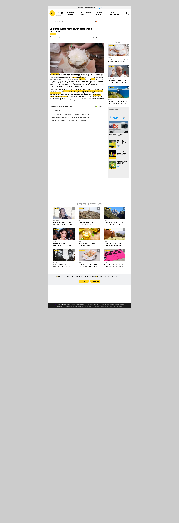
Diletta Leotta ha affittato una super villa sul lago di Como (62, 224)
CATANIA (112, 277)
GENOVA (99, 277)
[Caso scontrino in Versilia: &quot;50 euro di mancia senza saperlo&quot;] (89, 255)
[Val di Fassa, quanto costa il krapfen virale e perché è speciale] (118, 50)
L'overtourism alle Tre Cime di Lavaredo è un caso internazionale (113, 224)
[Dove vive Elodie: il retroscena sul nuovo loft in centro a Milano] (64, 234)
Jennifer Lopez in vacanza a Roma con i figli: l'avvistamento (69, 120)
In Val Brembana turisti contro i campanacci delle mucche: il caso (113, 245)
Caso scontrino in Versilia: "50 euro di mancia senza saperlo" (88, 266)
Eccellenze (70, 12)
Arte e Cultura (86, 12)
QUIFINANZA (111, 304)
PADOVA (123, 277)
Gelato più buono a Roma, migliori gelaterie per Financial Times (71, 114)
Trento (109, 57)
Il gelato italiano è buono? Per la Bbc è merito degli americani (70, 117)
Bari (80, 241)
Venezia (55, 262)
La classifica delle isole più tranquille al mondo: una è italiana (117, 103)
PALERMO (79, 277)
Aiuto (84, 306)
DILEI (103, 304)
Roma (59, 33)
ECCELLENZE (56, 26)
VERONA (106, 277)
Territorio (113, 12)
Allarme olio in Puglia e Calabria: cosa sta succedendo (87, 245)
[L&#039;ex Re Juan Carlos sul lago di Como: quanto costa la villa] (118, 71)
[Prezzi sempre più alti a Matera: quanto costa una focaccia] (89, 213)
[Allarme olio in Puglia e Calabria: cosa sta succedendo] (89, 234)
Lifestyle (70, 15)
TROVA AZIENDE (84, 281)
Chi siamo (59, 306)
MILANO (60, 277)
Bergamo (106, 241)
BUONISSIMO (117, 304)
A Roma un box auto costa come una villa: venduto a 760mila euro (113, 266)
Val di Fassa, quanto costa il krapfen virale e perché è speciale (118, 61)
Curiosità (99, 12)
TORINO (66, 277)
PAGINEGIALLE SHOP (81, 304)
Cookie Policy (71, 306)
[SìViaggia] (99, 8)
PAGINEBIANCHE (93, 304)
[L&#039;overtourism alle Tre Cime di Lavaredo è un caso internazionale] (114, 213)
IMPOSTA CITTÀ (95, 281)
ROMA (55, 277)
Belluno (106, 220)
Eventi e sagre (114, 15)
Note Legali (63, 306)
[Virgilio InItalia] (57, 13)
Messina (110, 99)
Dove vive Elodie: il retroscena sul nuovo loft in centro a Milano (63, 245)
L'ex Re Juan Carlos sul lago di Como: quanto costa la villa (117, 82)
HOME (51, 26)
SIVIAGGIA (107, 304)
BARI (117, 277)
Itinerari (98, 15)
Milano (55, 241)
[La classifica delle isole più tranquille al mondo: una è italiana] (118, 92)
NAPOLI (73, 277)
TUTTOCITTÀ (99, 304)
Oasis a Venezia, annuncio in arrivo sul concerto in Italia (62, 266)
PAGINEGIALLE (74, 304)
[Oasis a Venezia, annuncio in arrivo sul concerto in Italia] (64, 255)
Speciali (83, 15)
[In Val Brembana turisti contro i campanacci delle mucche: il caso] (114, 234)
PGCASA (87, 304)
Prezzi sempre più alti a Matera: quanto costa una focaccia (88, 224)
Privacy (67, 306)
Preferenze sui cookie (79, 306)
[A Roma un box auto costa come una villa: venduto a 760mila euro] (114, 255)
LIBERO (64, 304)
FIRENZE (86, 277)
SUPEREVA (122, 304)
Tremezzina (111, 78)
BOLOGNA (93, 277)
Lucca (80, 262)
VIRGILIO (68, 304)
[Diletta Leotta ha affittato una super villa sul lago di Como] (64, 213)
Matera (80, 220)
